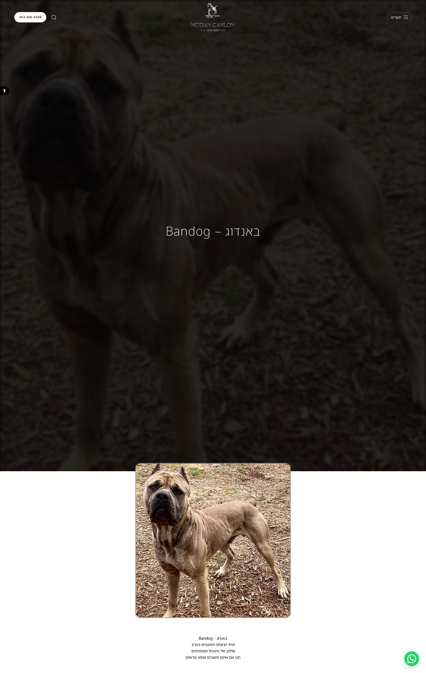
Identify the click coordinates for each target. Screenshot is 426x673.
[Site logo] (213, 17)
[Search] (54, 17)
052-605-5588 (30, 17)
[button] (4, 90)
